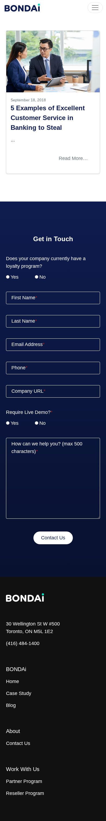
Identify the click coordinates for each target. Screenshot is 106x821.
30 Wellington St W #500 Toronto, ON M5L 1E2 (33, 627)
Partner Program (24, 781)
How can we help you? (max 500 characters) (46, 447)
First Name (23, 297)
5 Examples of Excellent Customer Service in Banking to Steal (48, 117)
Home (12, 681)
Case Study (18, 693)
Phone (18, 367)
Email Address (27, 344)
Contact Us (18, 743)
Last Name (23, 321)
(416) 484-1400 (22, 643)
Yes (14, 277)
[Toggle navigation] (95, 7)
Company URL (27, 391)
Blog (11, 705)
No (42, 277)
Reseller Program (25, 793)
